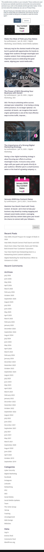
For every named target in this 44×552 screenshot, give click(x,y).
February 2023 (9, 395)
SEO (14, 98)
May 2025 (7, 312)
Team (6, 503)
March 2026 (8, 289)
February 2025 (9, 322)
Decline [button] (26, 20)
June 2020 (7, 451)
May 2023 (7, 385)
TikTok (6, 510)
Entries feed (8, 536)
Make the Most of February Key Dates (20, 39)
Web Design (8, 520)
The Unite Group (10, 507)
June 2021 (7, 435)
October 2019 (9, 458)
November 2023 (10, 365)
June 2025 (7, 309)
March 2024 (8, 352)
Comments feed (10, 539)
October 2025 (9, 295)
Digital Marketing (10, 474)
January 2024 (9, 358)
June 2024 (7, 342)
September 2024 (10, 332)
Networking (8, 487)
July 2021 (7, 432)
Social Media (17, 44)
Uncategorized (9, 517)
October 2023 (9, 368)
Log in (6, 532)
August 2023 (8, 375)
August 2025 (8, 302)
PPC (5, 490)
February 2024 (9, 355)
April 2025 (8, 315)
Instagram (8, 480)
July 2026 (7, 275)
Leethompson (11, 41)
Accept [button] (17, 20)
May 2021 (7, 438)
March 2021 (8, 442)
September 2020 (10, 445)
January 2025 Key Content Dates (18, 199)
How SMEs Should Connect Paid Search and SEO (21, 243)
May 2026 (7, 282)
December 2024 (10, 329)
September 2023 (10, 372)
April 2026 (8, 285)
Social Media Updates (30, 44)
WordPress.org (9, 542)
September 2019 (10, 462)
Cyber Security (9, 470)
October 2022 (9, 408)
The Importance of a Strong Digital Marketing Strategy (19, 146)
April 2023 (8, 388)
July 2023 (7, 378)
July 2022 (7, 418)
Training (7, 514)
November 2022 (10, 405)
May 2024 (7, 345)
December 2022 (10, 402)
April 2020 (8, 455)
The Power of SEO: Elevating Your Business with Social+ (18, 92)
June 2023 (7, 382)
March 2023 (8, 392)
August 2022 (8, 415)
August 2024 (8, 335)
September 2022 (10, 412)
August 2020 (8, 448)
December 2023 (10, 362)
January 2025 (9, 325)
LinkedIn (7, 484)
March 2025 (8, 319)
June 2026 (7, 279)
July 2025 (7, 305)
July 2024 (7, 339)
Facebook (7, 477)
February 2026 (9, 292)
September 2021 (10, 428)
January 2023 (9, 398)
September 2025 (10, 299)
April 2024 (8, 349)
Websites (7, 523)
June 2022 (7, 422)
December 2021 (10, 425)
